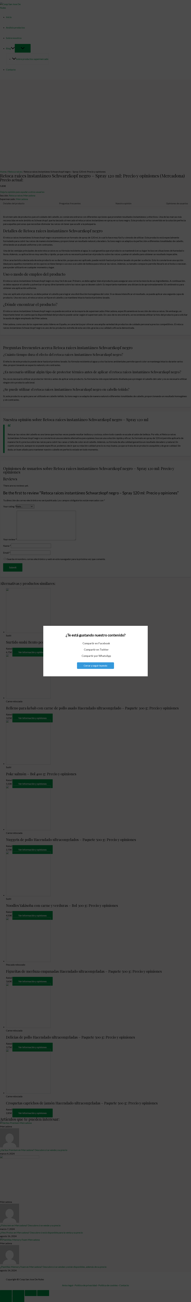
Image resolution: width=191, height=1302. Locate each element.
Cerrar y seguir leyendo (95, 665)
